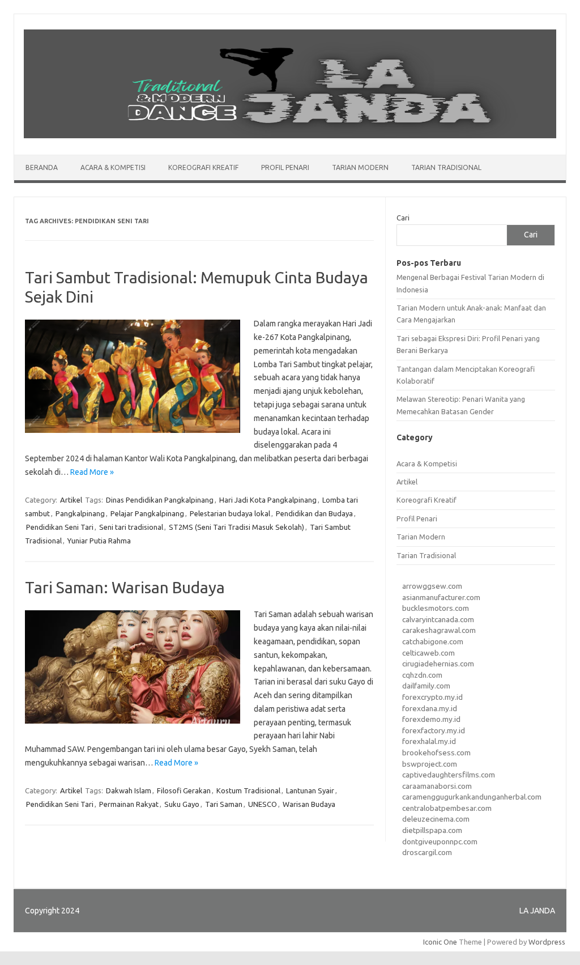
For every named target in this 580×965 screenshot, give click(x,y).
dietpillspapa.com (432, 830)
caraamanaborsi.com (437, 785)
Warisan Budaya (309, 804)
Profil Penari (285, 167)
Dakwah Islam (128, 790)
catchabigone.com (432, 641)
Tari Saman (223, 804)
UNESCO (262, 804)
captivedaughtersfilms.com (448, 774)
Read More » (92, 472)
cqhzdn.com (422, 674)
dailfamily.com (426, 685)
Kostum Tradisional (248, 790)
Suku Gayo (181, 804)
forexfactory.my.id (433, 730)
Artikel (71, 500)
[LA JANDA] (290, 135)
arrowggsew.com (432, 585)
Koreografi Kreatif (203, 167)
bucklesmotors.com (435, 608)
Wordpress (546, 942)
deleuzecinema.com (436, 818)
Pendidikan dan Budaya (314, 513)
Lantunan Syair (310, 790)
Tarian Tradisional (446, 167)
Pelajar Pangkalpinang (147, 513)
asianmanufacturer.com (441, 597)
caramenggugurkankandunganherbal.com (471, 796)
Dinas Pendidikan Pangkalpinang (160, 500)
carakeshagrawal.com (439, 630)
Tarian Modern (360, 167)
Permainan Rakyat (129, 804)
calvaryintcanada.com (438, 619)
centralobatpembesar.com (447, 808)
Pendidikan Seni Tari (59, 527)
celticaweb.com (428, 652)
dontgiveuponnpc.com (439, 841)
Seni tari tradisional (131, 527)
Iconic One (440, 942)
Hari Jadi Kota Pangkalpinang (268, 500)
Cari (403, 218)
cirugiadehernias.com (438, 663)
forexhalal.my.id (429, 741)
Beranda (41, 167)
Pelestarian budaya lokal (230, 513)
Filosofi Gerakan (184, 790)
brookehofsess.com (436, 752)
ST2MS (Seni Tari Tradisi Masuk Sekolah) (236, 527)
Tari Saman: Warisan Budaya (125, 587)
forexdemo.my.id (431, 719)
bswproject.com (429, 763)
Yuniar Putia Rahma (99, 541)
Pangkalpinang (80, 513)
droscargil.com (427, 852)
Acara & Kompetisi (113, 167)
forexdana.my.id (429, 708)
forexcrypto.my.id (432, 697)
